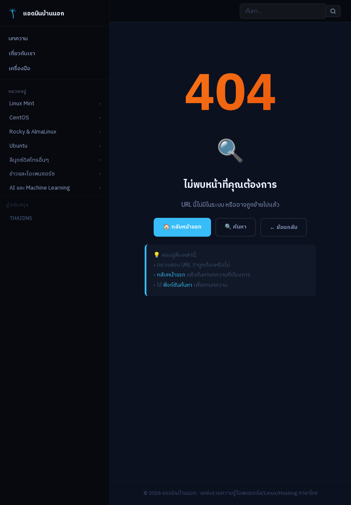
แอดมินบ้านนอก (43, 13)
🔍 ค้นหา (236, 227)
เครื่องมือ (19, 68)
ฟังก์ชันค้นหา (177, 285)
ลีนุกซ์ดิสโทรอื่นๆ (29, 160)
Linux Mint (21, 103)
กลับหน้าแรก (171, 274)
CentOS (19, 117)
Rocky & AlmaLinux (33, 132)
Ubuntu (18, 146)
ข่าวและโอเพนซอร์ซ (32, 173)
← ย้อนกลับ (283, 227)
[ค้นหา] (333, 11)
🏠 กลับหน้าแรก (182, 227)
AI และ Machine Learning (39, 188)
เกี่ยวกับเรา (22, 53)
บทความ (18, 38)
